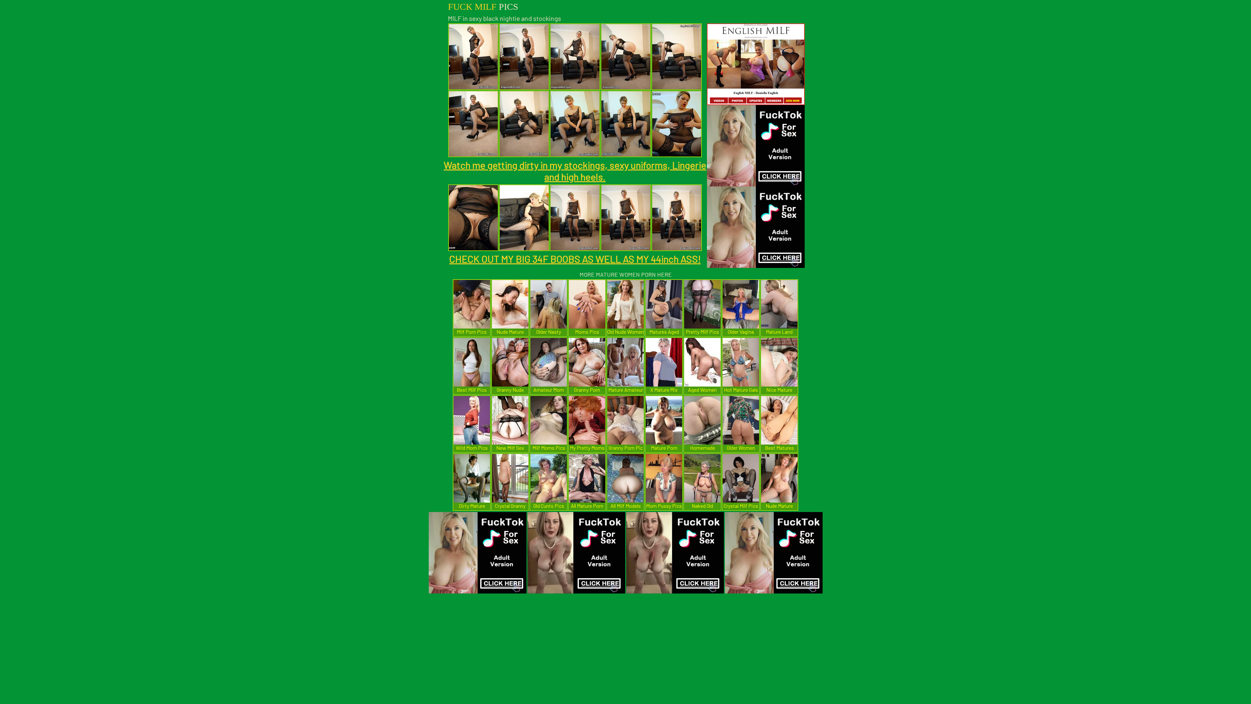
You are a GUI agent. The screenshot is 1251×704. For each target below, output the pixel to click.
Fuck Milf (483, 7)
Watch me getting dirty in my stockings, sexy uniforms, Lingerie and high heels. (575, 171)
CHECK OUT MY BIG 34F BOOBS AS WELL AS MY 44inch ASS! (575, 259)
